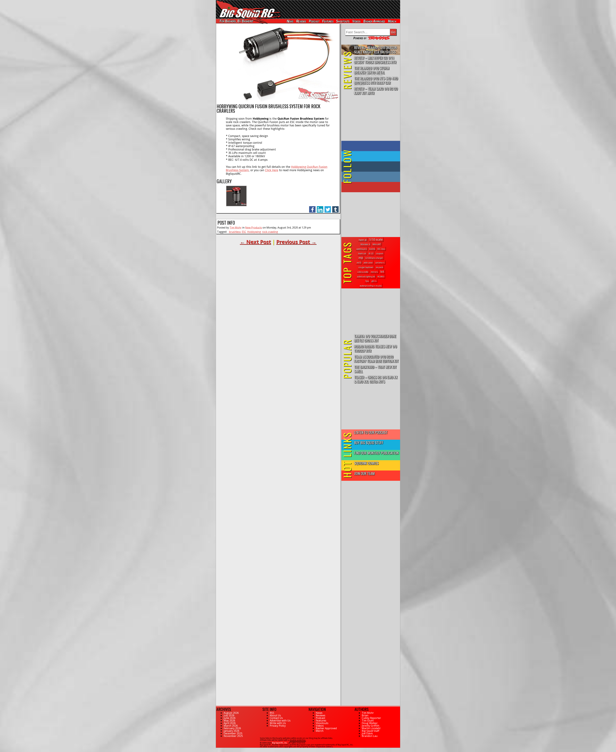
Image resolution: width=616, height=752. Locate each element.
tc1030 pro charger (374, 258)
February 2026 (232, 728)
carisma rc (380, 262)
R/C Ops (381, 249)
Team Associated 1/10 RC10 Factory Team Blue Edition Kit (376, 359)
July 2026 (229, 715)
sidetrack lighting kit (366, 276)
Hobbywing (254, 231)
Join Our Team (364, 473)
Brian (365, 715)
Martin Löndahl (371, 728)
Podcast (314, 21)
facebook (312, 207)
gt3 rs (373, 281)
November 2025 (233, 736)
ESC (244, 231)
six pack (379, 267)
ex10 (359, 262)
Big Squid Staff (370, 731)
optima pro (361, 249)
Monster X (365, 244)
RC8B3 (381, 276)
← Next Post (255, 241)
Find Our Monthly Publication (376, 452)
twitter (328, 207)
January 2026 (231, 731)
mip (361, 257)
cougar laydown (365, 267)
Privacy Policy (278, 725)
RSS (272, 713)
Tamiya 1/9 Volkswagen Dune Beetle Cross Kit (375, 338)
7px (367, 281)
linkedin (320, 207)
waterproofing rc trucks (371, 285)
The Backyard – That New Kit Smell (375, 369)
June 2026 (229, 718)
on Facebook (371, 146)
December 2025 (233, 733)
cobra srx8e (362, 272)
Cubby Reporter (371, 718)
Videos (356, 21)
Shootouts (342, 21)
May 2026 (229, 720)
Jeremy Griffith (370, 725)
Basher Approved (374, 21)
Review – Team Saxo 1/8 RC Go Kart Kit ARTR (376, 91)
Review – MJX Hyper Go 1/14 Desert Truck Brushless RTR (375, 60)
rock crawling (270, 231)
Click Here (271, 170)
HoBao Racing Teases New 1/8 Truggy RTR (375, 348)
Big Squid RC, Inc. (279, 742)
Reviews (301, 21)
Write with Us (278, 723)
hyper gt (363, 239)
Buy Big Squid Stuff (368, 442)
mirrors (374, 272)
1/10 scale (376, 239)
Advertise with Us (280, 720)
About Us (275, 715)
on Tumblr (375, 166)
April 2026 (230, 723)
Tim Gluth (368, 720)
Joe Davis (367, 733)
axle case (368, 262)
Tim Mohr (236, 227)
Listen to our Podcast (371, 432)
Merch (392, 21)
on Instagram (370, 177)
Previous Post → (296, 241)
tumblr (335, 207)
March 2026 (231, 725)
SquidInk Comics (366, 463)
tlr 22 (371, 253)
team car (362, 253)
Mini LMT (377, 244)
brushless (235, 231)
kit (382, 271)
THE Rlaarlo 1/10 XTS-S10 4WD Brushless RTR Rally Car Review (376, 81)
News (290, 21)
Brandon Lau (369, 736)
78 (217, 749)
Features (327, 21)
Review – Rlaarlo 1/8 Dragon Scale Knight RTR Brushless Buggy (375, 50)
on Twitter (375, 156)
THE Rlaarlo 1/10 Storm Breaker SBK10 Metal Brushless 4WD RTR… (371, 70)
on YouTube (373, 187)
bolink (372, 249)
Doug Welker (370, 723)
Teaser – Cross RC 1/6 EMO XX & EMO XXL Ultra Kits (376, 379)
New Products (253, 227)
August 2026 (231, 713)
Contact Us (276, 718)
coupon (379, 253)
